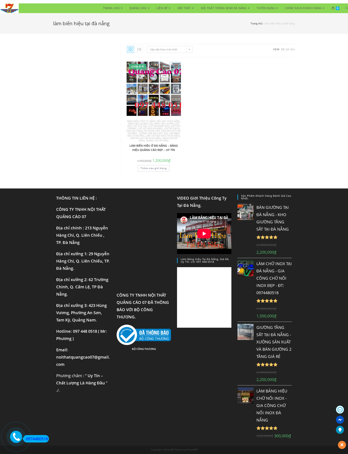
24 (287, 49)
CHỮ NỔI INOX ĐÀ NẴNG (150, 128)
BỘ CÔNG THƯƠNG (144, 349)
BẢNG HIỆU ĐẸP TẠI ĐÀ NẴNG (165, 121)
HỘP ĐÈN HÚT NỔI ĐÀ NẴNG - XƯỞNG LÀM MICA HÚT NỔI (154, 132)
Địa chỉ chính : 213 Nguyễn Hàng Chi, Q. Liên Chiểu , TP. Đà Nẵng (82, 235)
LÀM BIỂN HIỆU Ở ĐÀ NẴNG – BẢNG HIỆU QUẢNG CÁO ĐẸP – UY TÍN (153, 148)
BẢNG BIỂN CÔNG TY (137, 121)
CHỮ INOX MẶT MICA (159, 126)
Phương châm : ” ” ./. (81, 383)
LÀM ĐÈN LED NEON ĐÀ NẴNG (145, 138)
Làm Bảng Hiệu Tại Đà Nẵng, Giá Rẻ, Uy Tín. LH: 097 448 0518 (205, 260)
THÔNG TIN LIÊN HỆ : (76, 198)
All (293, 49)
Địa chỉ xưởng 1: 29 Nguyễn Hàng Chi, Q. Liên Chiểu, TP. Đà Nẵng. (83, 261)
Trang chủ (256, 23)
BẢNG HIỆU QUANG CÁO (140, 123)
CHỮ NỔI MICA (171, 128)
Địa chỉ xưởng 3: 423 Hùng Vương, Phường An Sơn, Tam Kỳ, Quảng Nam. (81, 313)
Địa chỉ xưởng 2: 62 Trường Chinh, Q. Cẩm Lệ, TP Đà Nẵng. (82, 287)
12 (282, 49)
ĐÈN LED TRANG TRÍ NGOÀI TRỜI (143, 131)
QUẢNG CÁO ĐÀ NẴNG (157, 140)
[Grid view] (130, 49)
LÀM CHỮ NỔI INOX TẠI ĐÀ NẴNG (163, 135)
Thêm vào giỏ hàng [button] (154, 168)
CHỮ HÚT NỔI (139, 126)
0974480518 (37, 438)
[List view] (139, 49)
